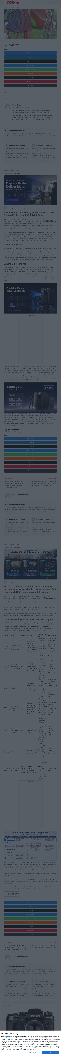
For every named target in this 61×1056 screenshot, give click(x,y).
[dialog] (30, 1043)
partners (9, 1036)
